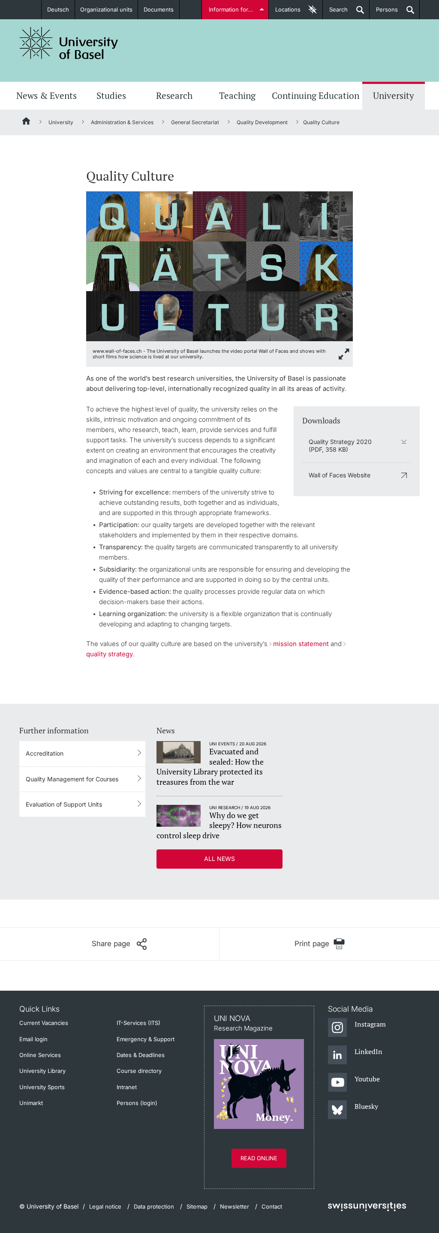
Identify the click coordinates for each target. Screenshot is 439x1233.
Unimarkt (31, 1102)
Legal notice (105, 1206)
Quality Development (262, 122)
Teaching (237, 95)
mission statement (301, 644)
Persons (384, 12)
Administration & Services (122, 122)
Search (335, 12)
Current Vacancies (43, 1022)
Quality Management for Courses (72, 779)
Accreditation (44, 753)
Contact (272, 1206)
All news (219, 858)
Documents (159, 9)
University (393, 95)
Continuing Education (315, 95)
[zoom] (219, 265)
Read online (259, 1158)
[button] (119, 944)
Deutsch (58, 9)
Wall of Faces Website (339, 475)
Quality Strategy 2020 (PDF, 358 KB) (340, 445)
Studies (111, 95)
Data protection (154, 1206)
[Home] (26, 122)
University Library (42, 1070)
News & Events (46, 95)
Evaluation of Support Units (64, 804)
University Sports (42, 1087)
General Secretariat (195, 122)
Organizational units (106, 9)
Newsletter (234, 1206)
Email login (33, 1039)
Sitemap (196, 1206)
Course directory (139, 1070)
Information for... (231, 9)
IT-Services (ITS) (138, 1022)
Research (174, 95)
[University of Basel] (69, 43)
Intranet (127, 1087)
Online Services (40, 1054)
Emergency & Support (145, 1039)
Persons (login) (137, 1102)
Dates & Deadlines (141, 1054)
